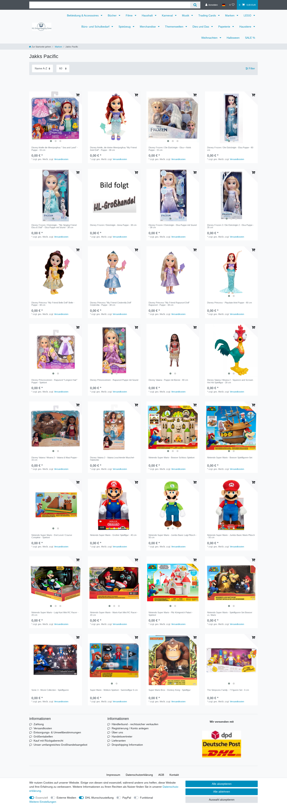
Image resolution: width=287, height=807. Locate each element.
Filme (129, 15)
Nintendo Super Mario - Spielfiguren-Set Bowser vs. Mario (229, 613)
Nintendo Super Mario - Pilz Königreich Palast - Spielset (171, 613)
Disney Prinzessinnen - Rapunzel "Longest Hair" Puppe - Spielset (54, 381)
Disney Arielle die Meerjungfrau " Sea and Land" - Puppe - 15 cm (54, 148)
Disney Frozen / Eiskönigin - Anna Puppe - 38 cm (113, 225)
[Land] (223, 5)
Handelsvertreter (122, 736)
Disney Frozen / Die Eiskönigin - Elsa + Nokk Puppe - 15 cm (170, 148)
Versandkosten (61, 159)
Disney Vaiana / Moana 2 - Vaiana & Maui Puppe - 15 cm (54, 458)
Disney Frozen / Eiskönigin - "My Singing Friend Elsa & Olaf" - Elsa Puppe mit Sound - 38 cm (54, 226)
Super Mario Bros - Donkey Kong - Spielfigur (170, 690)
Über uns (117, 732)
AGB (161, 774)
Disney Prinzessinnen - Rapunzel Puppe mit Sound (114, 380)
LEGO (248, 15)
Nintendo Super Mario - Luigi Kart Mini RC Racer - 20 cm (54, 613)
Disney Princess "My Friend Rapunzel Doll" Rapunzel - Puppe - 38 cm (169, 303)
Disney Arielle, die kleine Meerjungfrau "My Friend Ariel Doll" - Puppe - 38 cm (113, 148)
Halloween (233, 37)
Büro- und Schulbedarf (95, 26)
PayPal (126, 797)
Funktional (146, 797)
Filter (251, 68)
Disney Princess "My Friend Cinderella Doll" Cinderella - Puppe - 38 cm (110, 303)
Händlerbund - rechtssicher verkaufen (135, 724)
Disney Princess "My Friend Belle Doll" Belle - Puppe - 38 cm (52, 303)
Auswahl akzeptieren (221, 799)
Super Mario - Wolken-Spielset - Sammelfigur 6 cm (114, 690)
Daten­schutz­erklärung (139, 774)
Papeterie (224, 26)
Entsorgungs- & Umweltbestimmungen (57, 732)
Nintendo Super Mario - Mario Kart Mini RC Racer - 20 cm (114, 613)
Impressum (113, 774)
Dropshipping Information (127, 744)
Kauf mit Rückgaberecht (48, 740)
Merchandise (148, 26)
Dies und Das (201, 26)
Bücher (112, 15)
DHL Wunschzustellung (99, 797)
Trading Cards (207, 15)
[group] (55, 117)
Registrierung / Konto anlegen (130, 728)
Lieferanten (119, 740)
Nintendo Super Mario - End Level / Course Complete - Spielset (51, 536)
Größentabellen (43, 736)
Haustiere (245, 26)
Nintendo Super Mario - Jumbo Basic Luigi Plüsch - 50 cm (173, 536)
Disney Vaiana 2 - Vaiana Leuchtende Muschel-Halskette (112, 458)
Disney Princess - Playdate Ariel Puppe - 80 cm (229, 302)
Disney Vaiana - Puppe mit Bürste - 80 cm (168, 380)
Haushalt (147, 15)
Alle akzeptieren (222, 783)
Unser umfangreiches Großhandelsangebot (60, 744)
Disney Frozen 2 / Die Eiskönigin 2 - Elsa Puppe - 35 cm (230, 226)
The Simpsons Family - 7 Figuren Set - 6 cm (228, 690)
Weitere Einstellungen (42, 801)
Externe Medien (66, 797)
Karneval (168, 15)
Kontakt (174, 774)
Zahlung (39, 724)
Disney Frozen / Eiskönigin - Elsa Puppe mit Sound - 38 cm (173, 226)
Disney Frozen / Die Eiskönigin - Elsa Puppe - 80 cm (230, 148)
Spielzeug (125, 26)
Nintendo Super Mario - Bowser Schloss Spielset (171, 457)
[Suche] (195, 5)
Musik (186, 15)
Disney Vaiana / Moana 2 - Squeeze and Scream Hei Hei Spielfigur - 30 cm (230, 381)
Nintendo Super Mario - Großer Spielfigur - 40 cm (113, 535)
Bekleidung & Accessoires (83, 15)
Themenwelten (174, 26)
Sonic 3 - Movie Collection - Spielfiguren (50, 690)
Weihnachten (209, 37)
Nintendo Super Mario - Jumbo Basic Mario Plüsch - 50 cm (231, 536)
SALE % (250, 37)
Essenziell (42, 797)
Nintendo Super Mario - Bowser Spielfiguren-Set (229, 457)
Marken (230, 15)
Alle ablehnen (221, 791)
